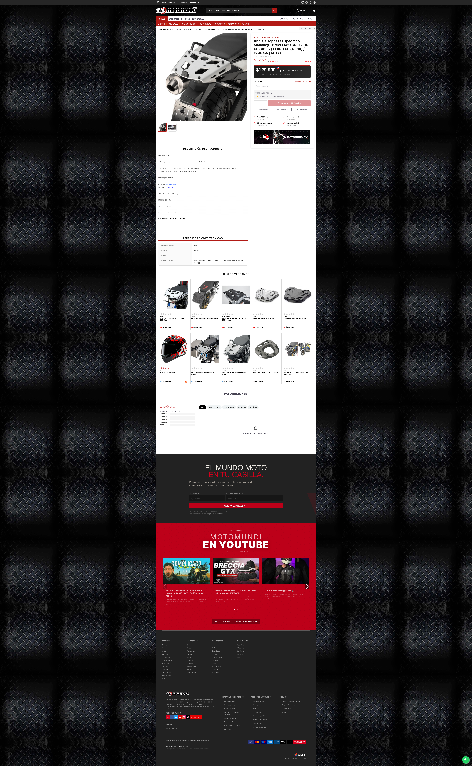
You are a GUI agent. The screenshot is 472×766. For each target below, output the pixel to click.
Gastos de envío (229, 701)
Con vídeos (253, 407)
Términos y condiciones (173, 740)
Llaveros (240, 654)
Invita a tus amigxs (259, 727)
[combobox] (282, 86)
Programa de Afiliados (260, 716)
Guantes (165, 654)
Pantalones (166, 657)
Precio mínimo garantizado (291, 701)
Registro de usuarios (289, 705)
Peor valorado (229, 407)
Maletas (215, 645)
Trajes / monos (167, 660)
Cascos (164, 645)
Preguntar (307, 61)
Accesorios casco (168, 663)
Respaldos (215, 672)
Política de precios (230, 718)
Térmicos (165, 669)
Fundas (214, 663)
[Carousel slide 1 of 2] (201, 118)
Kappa (179, 29)
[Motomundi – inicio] (176, 11)
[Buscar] (274, 10)
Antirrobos (215, 648)
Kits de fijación (217, 666)
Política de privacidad (189, 740)
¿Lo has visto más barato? (291, 71)
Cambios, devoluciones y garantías (232, 713)
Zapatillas (240, 645)
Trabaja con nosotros (260, 720)
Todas (202, 407)
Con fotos (242, 407)
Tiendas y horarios (167, 2)
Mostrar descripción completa (172, 218)
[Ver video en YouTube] (186, 571)
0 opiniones (274, 61)
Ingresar (303, 10)
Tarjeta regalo (286, 708)
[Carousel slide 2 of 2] (204, 118)
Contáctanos (257, 712)
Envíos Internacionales (232, 725)
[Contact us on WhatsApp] (466, 760)
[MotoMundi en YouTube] (302, 2)
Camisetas (240, 651)
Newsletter (197, 717)
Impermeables (166, 672)
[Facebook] (310, 2)
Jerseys (189, 657)
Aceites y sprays (217, 657)
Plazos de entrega (230, 705)
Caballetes (215, 660)
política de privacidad (216, 514)
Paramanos (216, 669)
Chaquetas (165, 648)
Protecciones (166, 676)
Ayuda (284, 712)
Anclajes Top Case (165, 29)
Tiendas (256, 708)
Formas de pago (229, 708)
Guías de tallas (229, 722)
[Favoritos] (289, 10)
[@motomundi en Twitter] (314, 2)
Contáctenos (182, 2)
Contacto (227, 729)
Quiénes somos (258, 701)
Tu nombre (194, 493)
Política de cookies (203, 740)
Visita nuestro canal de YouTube (236, 621)
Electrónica (166, 666)
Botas (164, 651)
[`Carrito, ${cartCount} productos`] (314, 10)
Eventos (256, 705)
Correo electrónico (236, 493)
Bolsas (164, 679)
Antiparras (190, 654)
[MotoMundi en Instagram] (306, 2)
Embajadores (257, 723)
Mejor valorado (214, 407)
